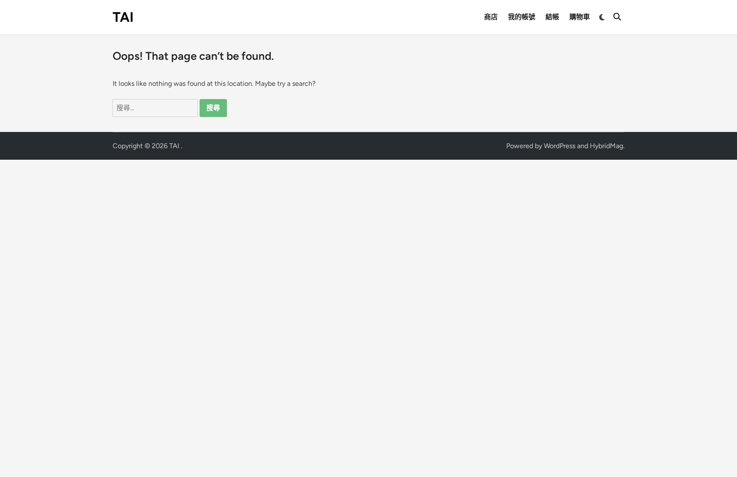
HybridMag (606, 146)
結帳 (552, 17)
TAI (123, 17)
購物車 (579, 17)
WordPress (559, 146)
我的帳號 (521, 17)
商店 (491, 17)
